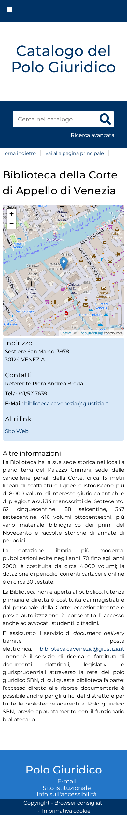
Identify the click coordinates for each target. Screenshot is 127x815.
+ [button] (11, 214)
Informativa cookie (66, 811)
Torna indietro (19, 153)
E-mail (67, 781)
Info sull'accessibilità (67, 794)
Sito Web (17, 431)
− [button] (11, 224)
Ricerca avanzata (92, 135)
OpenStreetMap (90, 332)
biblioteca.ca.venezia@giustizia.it (66, 403)
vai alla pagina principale (75, 153)
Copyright (36, 803)
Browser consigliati (79, 803)
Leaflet (66, 332)
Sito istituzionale (67, 788)
